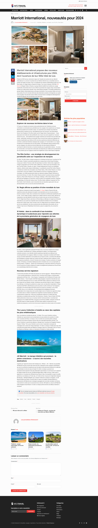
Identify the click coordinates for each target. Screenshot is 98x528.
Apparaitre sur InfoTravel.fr (43, 513)
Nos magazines (70, 10)
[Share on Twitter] (13, 73)
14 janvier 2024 (33, 22)
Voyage (38, 399)
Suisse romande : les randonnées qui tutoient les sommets (35, 445)
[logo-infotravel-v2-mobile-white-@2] (17, 503)
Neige (31, 10)
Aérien (46, 10)
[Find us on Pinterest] (82, 10)
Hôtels (21, 399)
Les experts (48, 22)
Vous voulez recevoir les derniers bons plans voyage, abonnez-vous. (75, 5)
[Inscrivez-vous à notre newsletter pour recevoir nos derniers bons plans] (85, 5)
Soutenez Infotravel (83, 1)
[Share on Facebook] (13, 70)
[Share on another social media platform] (13, 83)
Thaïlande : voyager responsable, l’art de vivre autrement (17, 445)
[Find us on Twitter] (77, 10)
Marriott (29, 399)
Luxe (53, 22)
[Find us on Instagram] (80, 10)
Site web (39, 484)
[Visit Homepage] (18, 6)
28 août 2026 (14, 448)
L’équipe (39, 511)
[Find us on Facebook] (75, 10)
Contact (39, 509)
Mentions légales (41, 515)
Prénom (66, 92)
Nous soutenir (73, 81)
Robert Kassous (50, 523)
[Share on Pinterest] (13, 80)
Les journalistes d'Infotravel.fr (21, 22)
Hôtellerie (53, 10)
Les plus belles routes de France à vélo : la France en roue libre (52, 445)
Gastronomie (38, 10)
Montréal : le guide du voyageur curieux (76, 121)
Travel (34, 399)
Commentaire (14, 461)
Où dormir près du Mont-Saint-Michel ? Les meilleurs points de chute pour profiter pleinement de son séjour (75, 132)
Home (12, 13)
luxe (25, 399)
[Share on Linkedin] (13, 76)
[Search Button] (86, 10)
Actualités (15, 10)
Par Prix (56, 22)
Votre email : (67, 96)
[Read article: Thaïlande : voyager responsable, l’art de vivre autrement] (18, 437)
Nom (12, 478)
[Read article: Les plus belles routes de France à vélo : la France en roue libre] (53, 437)
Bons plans (61, 10)
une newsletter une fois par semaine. (46, 393)
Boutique (59, 517)
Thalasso (59, 515)
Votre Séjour (60, 22)
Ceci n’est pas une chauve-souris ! (75, 141)
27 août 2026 (31, 448)
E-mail (13, 484)
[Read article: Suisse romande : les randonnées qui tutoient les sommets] (36, 437)
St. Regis (42, 190)
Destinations (23, 10)
